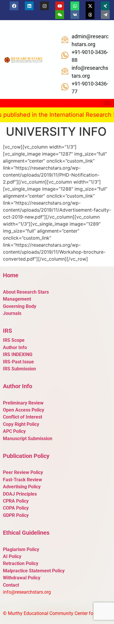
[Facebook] (14, 5)
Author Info (15, 347)
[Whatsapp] (74, 5)
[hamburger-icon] (107, 103)
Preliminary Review (23, 403)
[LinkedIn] (87, 28)
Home (10, 275)
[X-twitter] (90, 5)
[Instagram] (44, 5)
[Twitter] (76, 28)
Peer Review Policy (23, 472)
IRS (7, 330)
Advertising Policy (22, 486)
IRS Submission (19, 369)
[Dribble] (97, 28)
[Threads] (90, 14)
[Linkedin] (29, 5)
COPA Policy (16, 508)
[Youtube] (59, 5)
